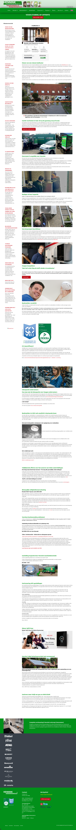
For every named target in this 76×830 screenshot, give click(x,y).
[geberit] (8, 749)
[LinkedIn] (72, 7)
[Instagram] (70, 7)
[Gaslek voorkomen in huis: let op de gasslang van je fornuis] (10, 52)
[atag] (8, 744)
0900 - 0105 (24, 798)
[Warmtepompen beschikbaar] (10, 109)
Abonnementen (22, 10)
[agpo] (8, 740)
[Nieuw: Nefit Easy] (10, 281)
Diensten (15, 10)
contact (34, 508)
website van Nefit (43, 502)
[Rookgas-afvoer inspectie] (10, 90)
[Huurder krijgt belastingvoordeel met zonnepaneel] (10, 295)
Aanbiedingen (32, 10)
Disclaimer (11, 825)
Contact (66, 10)
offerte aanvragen (45, 799)
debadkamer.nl (65, 64)
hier (67, 476)
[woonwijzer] (41, 804)
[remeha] (8, 784)
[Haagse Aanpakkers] (10, 125)
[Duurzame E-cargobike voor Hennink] (10, 71)
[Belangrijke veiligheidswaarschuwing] (10, 232)
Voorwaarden (16, 825)
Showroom (39, 10)
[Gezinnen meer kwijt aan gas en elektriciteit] (10, 315)
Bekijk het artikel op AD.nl (29, 129)
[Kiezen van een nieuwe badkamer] (10, 33)
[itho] (8, 771)
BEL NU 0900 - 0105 (38, 17)
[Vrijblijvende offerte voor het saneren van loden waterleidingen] (10, 214)
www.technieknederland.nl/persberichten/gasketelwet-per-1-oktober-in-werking (43, 357)
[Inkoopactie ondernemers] (10, 175)
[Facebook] (68, 7)
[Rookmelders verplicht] (10, 140)
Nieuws (53, 10)
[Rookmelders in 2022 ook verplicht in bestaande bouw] (10, 195)
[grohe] (8, 758)
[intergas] (8, 767)
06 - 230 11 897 (25, 804)
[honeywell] (8, 762)
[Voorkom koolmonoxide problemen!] (10, 251)
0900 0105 (55, 239)
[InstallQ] (45, 804)
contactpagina (66, 482)
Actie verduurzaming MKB (36, 405)
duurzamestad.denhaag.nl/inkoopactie (54, 396)
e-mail (50, 509)
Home (9, 10)
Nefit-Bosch (40, 239)
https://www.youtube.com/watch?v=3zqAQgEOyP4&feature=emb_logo (37, 536)
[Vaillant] (8, 736)
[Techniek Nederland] (45, 806)
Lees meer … (27, 277)
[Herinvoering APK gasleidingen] (10, 269)
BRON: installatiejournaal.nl (28, 460)
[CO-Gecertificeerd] (10, 158)
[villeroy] (8, 775)
